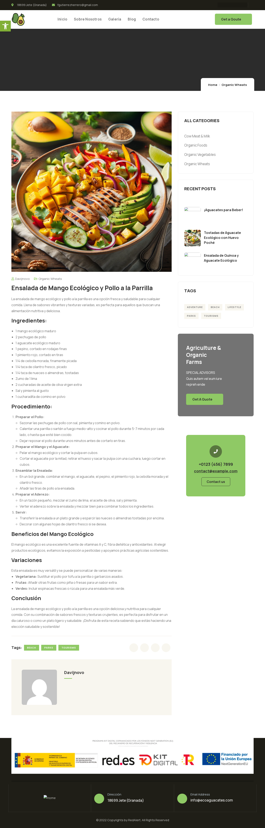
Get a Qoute (231, 19)
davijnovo (22, 279)
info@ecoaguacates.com (211, 800)
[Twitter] (227, 5)
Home (212, 85)
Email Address (200, 794)
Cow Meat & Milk (197, 136)
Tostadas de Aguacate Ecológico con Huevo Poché (222, 237)
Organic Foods (195, 145)
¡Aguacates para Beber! (223, 210)
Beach (31, 647)
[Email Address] (182, 799)
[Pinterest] (243, 5)
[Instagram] (235, 5)
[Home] (18, 19)
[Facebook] (219, 5)
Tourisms (68, 647)
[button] (5, 26)
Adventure (195, 307)
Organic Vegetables (200, 154)
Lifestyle (234, 307)
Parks (48, 647)
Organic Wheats (234, 85)
